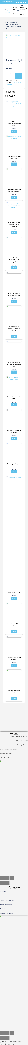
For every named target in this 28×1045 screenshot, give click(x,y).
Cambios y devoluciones (7, 900)
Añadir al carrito (18, 76)
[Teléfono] (25, 2)
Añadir (14, 131)
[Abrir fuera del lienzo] (2, 10)
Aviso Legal (3, 1043)
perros (11, 84)
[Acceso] (18, 10)
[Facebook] (18, 2)
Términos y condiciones (7, 913)
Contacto (3, 909)
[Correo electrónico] (23, 2)
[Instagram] (21, 2)
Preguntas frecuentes (6, 904)
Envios (2, 896)
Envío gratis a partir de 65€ (7, 2)
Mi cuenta (3, 891)
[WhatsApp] (16, 2)
